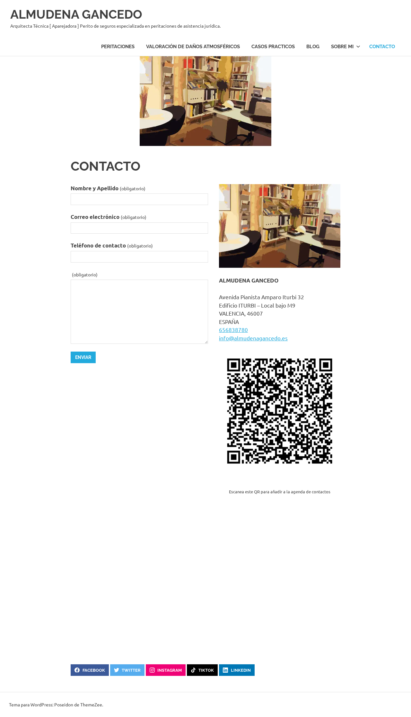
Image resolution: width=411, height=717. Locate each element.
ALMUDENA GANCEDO (76, 14)
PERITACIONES (118, 46)
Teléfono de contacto (112, 245)
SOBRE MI (342, 46)
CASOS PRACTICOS (273, 46)
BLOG (312, 46)
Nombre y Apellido (108, 188)
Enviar (83, 357)
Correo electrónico (108, 216)
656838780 (233, 329)
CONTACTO (382, 46)
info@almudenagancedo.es (253, 338)
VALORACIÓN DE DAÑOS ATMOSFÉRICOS (193, 46)
